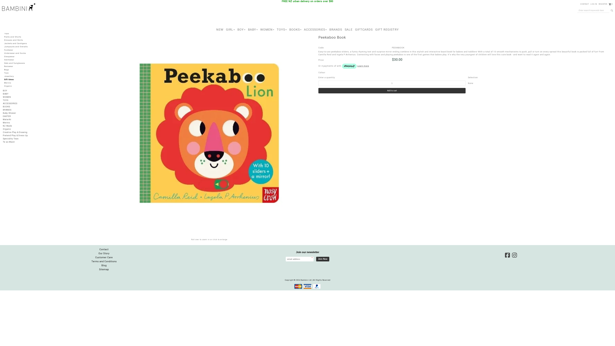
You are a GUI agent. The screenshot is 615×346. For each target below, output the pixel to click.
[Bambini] (19, 7)
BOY (240, 29)
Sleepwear (9, 57)
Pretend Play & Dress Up (15, 135)
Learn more (363, 66)
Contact (584, 4)
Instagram (514, 255)
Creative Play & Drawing (15, 132)
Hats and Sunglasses (14, 63)
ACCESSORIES (314, 29)
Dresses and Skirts (13, 40)
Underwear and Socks (15, 53)
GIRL (229, 29)
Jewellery (9, 76)
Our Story (104, 253)
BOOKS (294, 29)
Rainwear (8, 66)
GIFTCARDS (364, 29)
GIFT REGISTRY (387, 29)
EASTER (7, 116)
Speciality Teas (11, 139)
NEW (219, 29)
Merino (7, 83)
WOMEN (266, 29)
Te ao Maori (9, 142)
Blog (104, 265)
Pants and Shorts (12, 37)
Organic (8, 86)
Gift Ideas (9, 79)
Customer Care (104, 257)
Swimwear (9, 60)
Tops (6, 34)
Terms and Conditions (104, 261)
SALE (349, 29)
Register (603, 4)
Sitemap (104, 269)
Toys (6, 73)
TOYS (281, 29)
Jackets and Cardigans (15, 43)
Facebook (507, 255)
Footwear (8, 50)
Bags (6, 70)
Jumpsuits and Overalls (16, 47)
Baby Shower (9, 113)
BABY (252, 29)
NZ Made (7, 126)
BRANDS (335, 29)
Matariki (7, 119)
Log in (593, 4)
